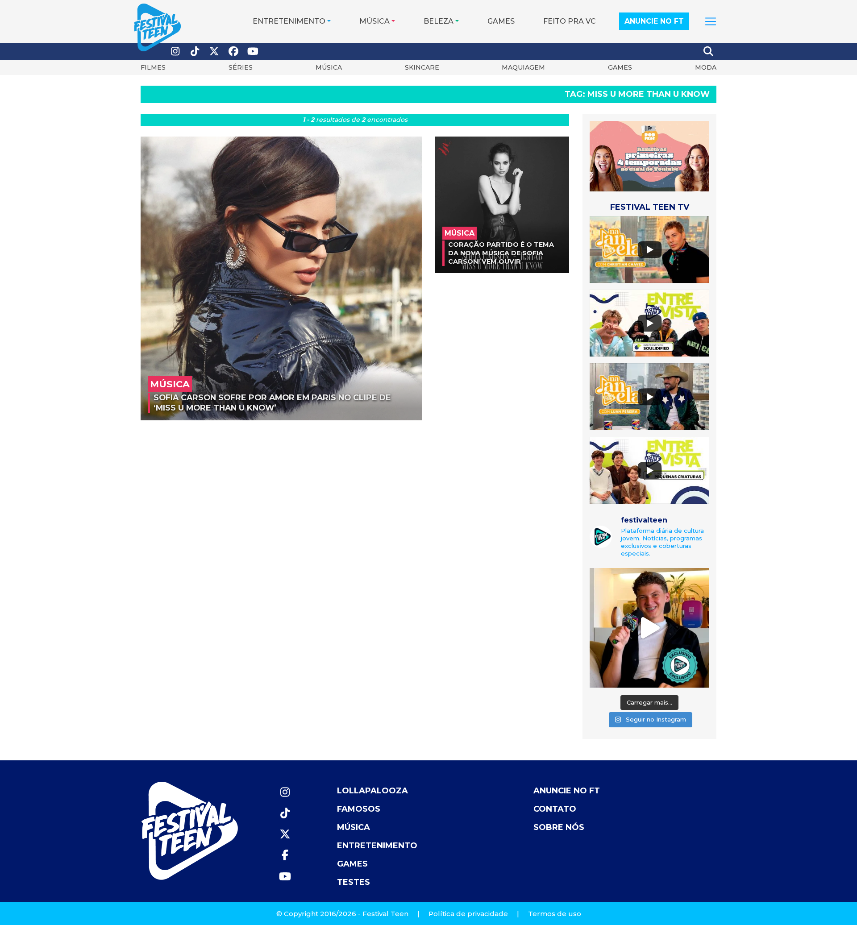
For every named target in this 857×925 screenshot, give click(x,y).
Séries (241, 67)
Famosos (358, 809)
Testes (353, 882)
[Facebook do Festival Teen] (234, 52)
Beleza (438, 21)
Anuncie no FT (654, 21)
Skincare (422, 67)
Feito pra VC (569, 21)
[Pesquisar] (709, 51)
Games (501, 21)
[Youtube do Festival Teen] (253, 52)
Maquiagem (523, 67)
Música (374, 21)
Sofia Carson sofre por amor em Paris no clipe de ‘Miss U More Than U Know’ (272, 402)
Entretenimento (289, 21)
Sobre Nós (558, 827)
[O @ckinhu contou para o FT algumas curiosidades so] (649, 628)
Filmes (153, 67)
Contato (554, 809)
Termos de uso (554, 913)
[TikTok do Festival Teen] (195, 52)
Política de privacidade (468, 913)
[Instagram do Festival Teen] (175, 52)
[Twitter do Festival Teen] (214, 52)
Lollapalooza (372, 791)
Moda (705, 67)
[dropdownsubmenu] (710, 21)
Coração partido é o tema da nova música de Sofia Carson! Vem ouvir (501, 253)
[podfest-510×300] (649, 155)
